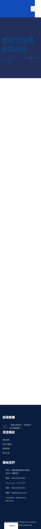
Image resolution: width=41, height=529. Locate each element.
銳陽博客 (6, 449)
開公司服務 (7, 444)
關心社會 (6, 453)
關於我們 (6, 440)
